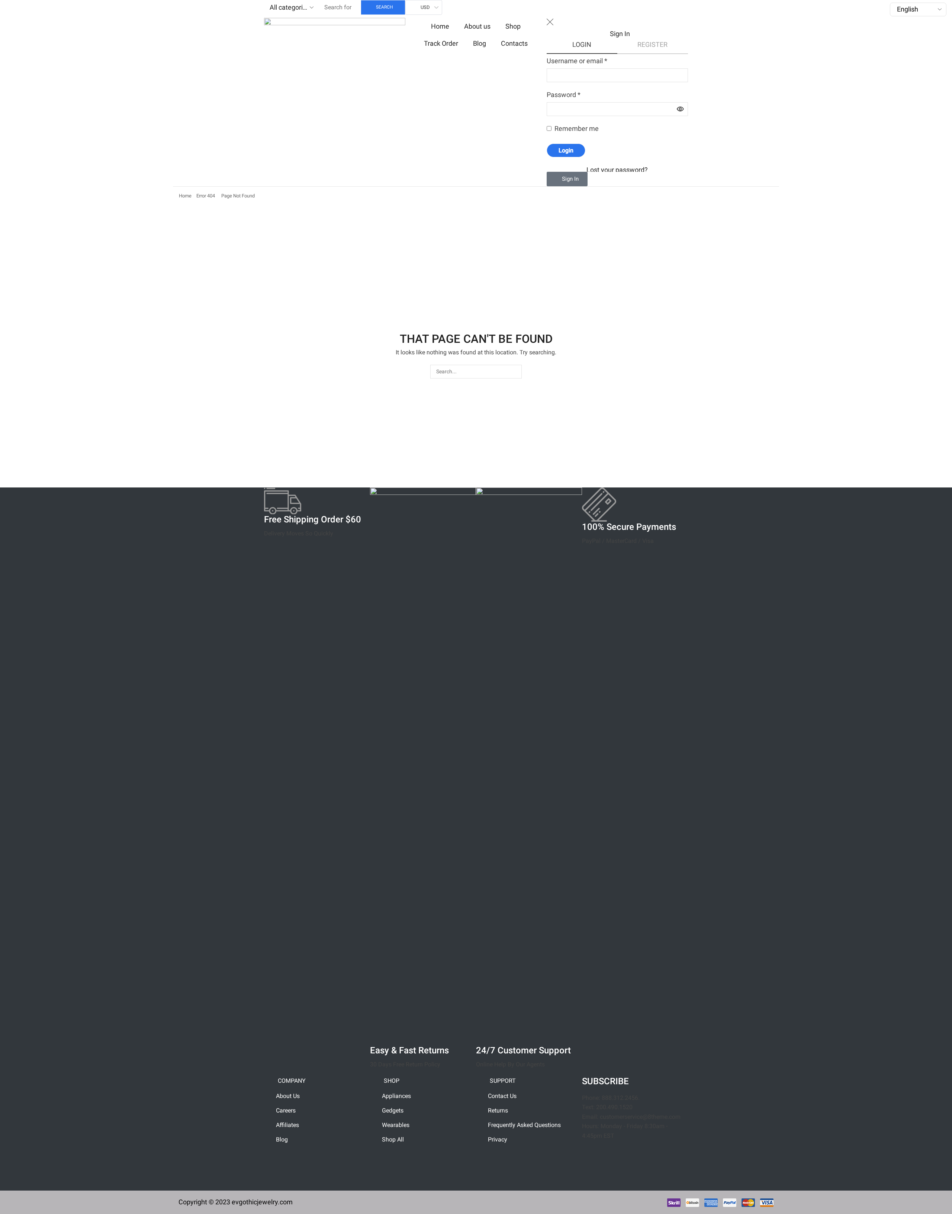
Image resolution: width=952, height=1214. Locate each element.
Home (440, 26)
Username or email (577, 61)
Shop (513, 26)
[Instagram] (591, 1157)
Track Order (441, 43)
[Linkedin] (671, 1157)
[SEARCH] (515, 372)
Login (566, 150)
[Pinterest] (651, 1157)
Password (563, 95)
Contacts (514, 43)
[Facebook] (611, 1157)
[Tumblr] (591, 1178)
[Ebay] (631, 1178)
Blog (479, 43)
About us (477, 26)
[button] (567, 179)
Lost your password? (617, 170)
